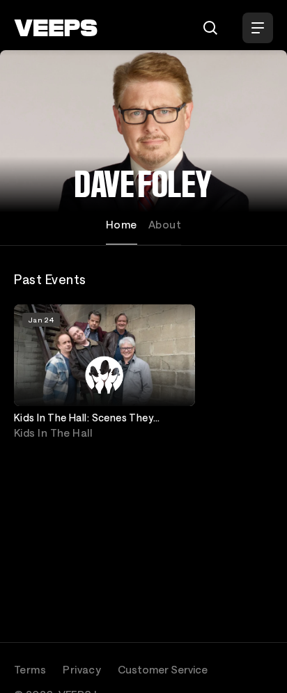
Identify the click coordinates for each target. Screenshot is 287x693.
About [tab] (164, 224)
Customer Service (163, 669)
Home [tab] (121, 224)
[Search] (210, 28)
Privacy (82, 669)
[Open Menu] (257, 28)
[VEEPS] (56, 28)
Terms (30, 669)
